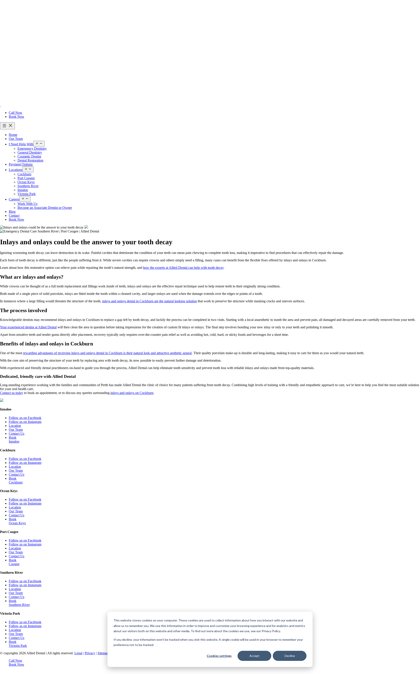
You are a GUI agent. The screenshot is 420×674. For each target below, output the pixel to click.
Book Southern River (19, 603)
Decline (290, 656)
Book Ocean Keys (17, 521)
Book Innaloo (14, 439)
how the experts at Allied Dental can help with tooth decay (183, 267)
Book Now (16, 116)
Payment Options (21, 164)
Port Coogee (26, 178)
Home (13, 135)
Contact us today (11, 393)
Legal (78, 653)
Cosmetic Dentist (29, 156)
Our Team (16, 139)
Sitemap (103, 653)
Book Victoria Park (18, 644)
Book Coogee (14, 562)
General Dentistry (30, 152)
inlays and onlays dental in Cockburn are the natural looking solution (149, 301)
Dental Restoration (30, 160)
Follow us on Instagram (25, 422)
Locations (15, 170)
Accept (254, 656)
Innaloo (23, 190)
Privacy (90, 653)
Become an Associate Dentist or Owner (45, 207)
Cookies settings (219, 656)
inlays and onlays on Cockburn (131, 393)
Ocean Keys (26, 182)
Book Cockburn (16, 480)
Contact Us (16, 433)
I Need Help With (21, 144)
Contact (14, 215)
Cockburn (24, 174)
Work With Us (27, 204)
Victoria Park (27, 194)
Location (15, 426)
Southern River (28, 186)
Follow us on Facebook (25, 418)
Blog (12, 211)
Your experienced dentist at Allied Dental (28, 327)
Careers (14, 199)
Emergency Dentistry (32, 148)
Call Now (15, 112)
